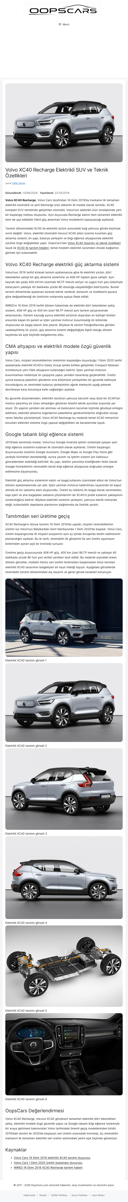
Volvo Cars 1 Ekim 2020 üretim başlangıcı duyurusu (48, 1162)
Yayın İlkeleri (98, 1195)
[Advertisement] (64, 54)
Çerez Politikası (79, 1195)
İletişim (43, 1195)
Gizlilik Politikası (59, 1195)
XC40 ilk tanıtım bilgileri (33, 248)
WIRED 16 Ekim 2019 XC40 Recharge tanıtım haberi (48, 1167)
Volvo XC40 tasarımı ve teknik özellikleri (94, 243)
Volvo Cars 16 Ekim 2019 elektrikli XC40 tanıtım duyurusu (52, 1157)
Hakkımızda (29, 1195)
